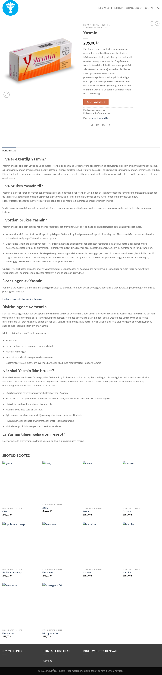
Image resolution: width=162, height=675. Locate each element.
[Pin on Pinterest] (103, 125)
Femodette (8, 633)
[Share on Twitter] (92, 125)
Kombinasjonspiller (95, 27)
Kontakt (149, 8)
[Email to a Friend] (97, 125)
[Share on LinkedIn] (109, 125)
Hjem (86, 25)
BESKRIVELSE (9, 150)
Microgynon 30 (50, 633)
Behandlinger (134, 8)
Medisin (118, 8)
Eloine (86, 511)
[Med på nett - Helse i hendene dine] (18, 8)
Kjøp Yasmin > (96, 101)
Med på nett (105, 8)
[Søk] (158, 8)
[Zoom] (6, 95)
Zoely (45, 507)
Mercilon (127, 572)
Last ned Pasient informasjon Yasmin (22, 298)
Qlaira (5, 511)
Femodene (47, 572)
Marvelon (87, 572)
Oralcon (127, 511)
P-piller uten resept (12, 572)
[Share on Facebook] (86, 125)
